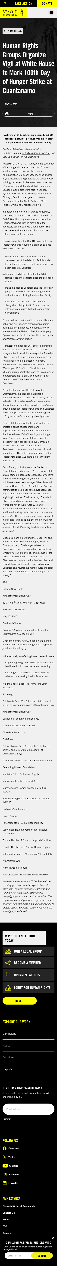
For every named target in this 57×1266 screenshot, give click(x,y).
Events (6, 1219)
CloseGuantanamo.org (14, 732)
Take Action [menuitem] (23, 3)
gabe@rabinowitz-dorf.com (36, 153)
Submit (6, 1119)
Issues (6, 1045)
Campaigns (9, 1033)
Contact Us (9, 1212)
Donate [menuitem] (49, 4)
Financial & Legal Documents (19, 1206)
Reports (7, 1069)
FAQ (5, 1226)
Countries (8, 1057)
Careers (7, 1233)
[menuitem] (5, 3)
